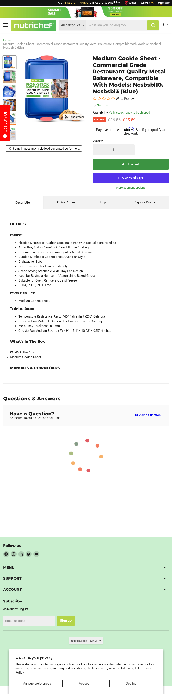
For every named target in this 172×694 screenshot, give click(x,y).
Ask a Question (149, 415)
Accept (84, 683)
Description (23, 202)
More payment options (130, 187)
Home (7, 40)
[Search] (153, 25)
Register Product (145, 202)
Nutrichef (103, 105)
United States (84, 640)
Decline (131, 683)
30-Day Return (65, 202)
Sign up (66, 620)
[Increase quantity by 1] (129, 149)
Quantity (98, 140)
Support (104, 202)
